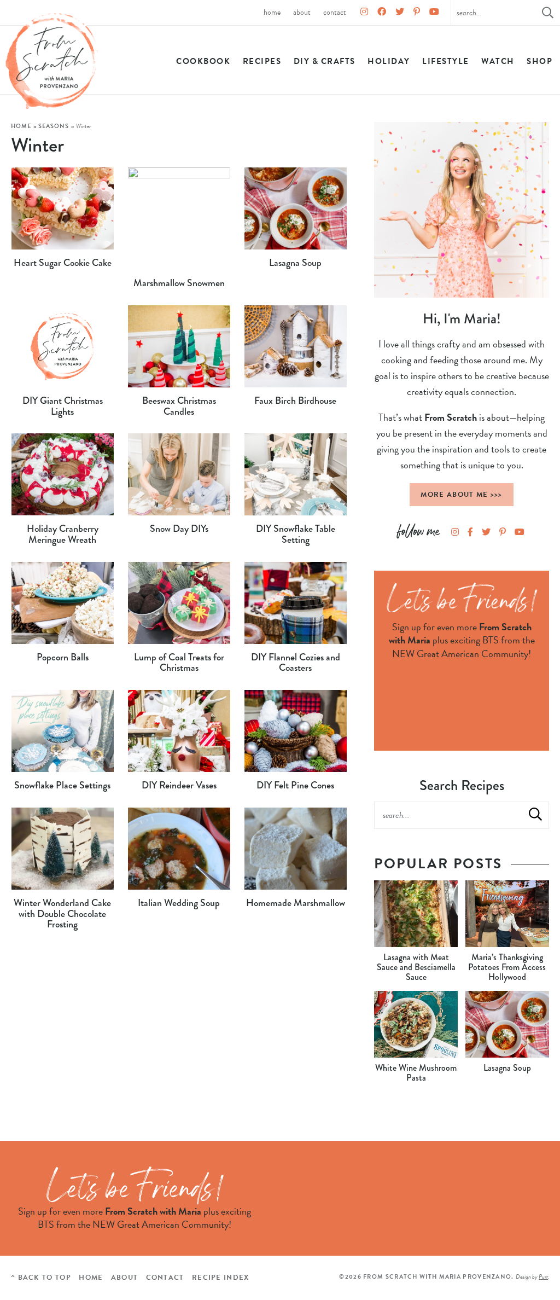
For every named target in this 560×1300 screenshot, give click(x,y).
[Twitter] (399, 12)
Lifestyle (445, 61)
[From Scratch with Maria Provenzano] (52, 61)
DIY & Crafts (324, 61)
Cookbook (203, 61)
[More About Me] (461, 210)
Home (272, 12)
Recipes (262, 61)
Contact (334, 12)
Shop (539, 61)
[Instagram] (364, 12)
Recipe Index (220, 1277)
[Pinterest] (416, 12)
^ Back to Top (41, 1277)
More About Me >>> (461, 494)
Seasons (53, 126)
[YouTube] (434, 12)
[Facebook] (381, 12)
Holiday (389, 61)
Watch (498, 61)
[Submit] (535, 814)
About (302, 12)
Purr (543, 1276)
